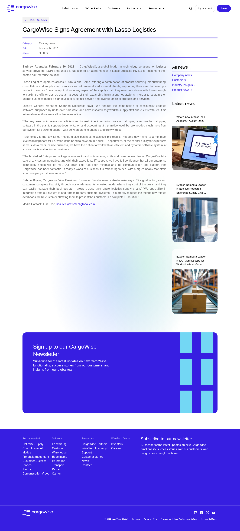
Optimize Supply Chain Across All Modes (33, 448)
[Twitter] (208, 511)
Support (87, 452)
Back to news (38, 20)
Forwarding (59, 444)
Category (27, 43)
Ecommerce (59, 456)
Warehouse (59, 452)
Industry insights (182, 85)
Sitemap (136, 519)
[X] (47, 53)
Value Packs (93, 8)
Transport (58, 465)
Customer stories (92, 456)
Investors (117, 444)
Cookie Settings (209, 519)
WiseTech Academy (94, 448)
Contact (87, 465)
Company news (182, 75)
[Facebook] (44, 53)
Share (25, 53)
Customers (114, 8)
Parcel (56, 469)
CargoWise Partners (95, 444)
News (85, 460)
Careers (116, 448)
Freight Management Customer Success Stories (35, 461)
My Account (205, 8)
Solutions (68, 8)
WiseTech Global (120, 438)
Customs (57, 448)
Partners (132, 8)
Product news (181, 89)
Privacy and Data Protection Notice (179, 519)
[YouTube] (215, 511)
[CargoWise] (22, 8)
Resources (155, 8)
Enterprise (58, 460)
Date (24, 48)
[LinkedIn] (40, 53)
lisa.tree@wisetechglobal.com (75, 204)
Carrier (56, 473)
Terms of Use (150, 519)
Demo (224, 8)
